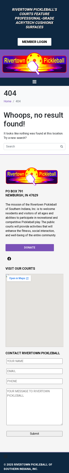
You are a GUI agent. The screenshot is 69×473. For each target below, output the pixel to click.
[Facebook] (9, 258)
